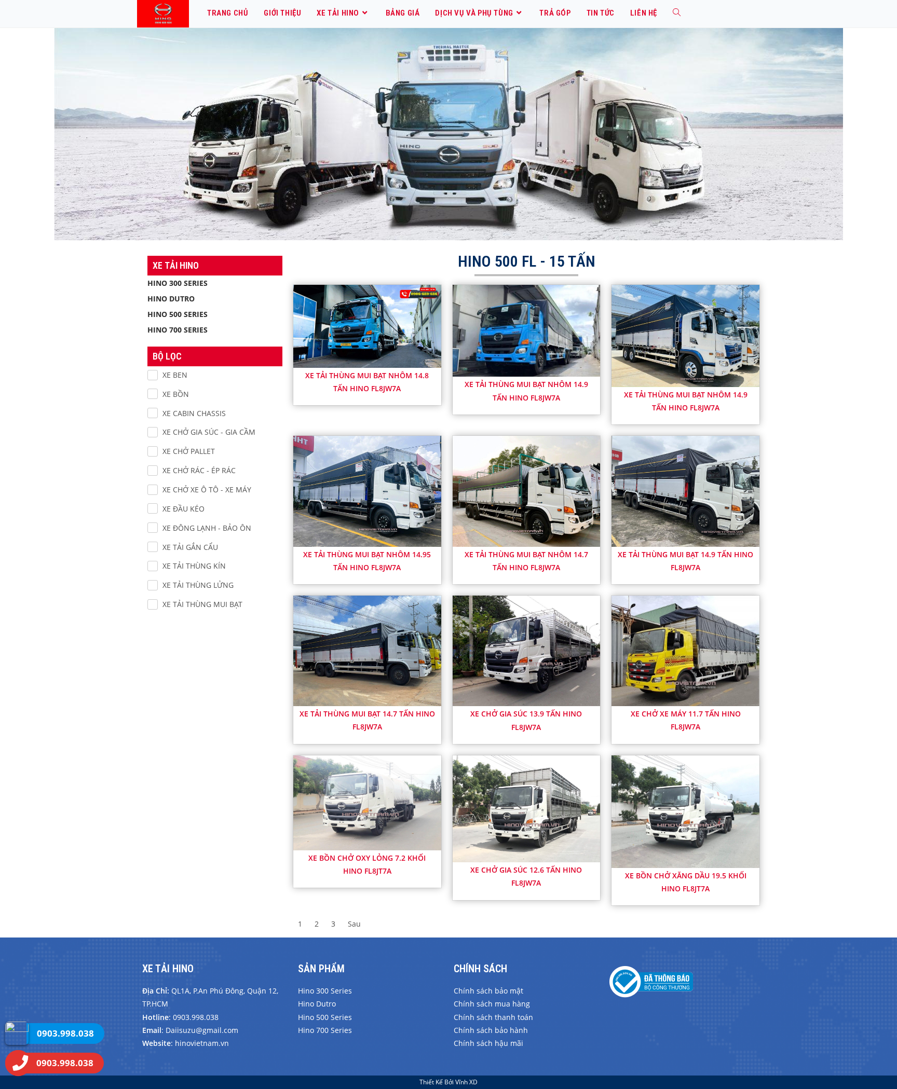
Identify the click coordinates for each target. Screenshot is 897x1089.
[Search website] (676, 13)
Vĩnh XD (466, 1082)
